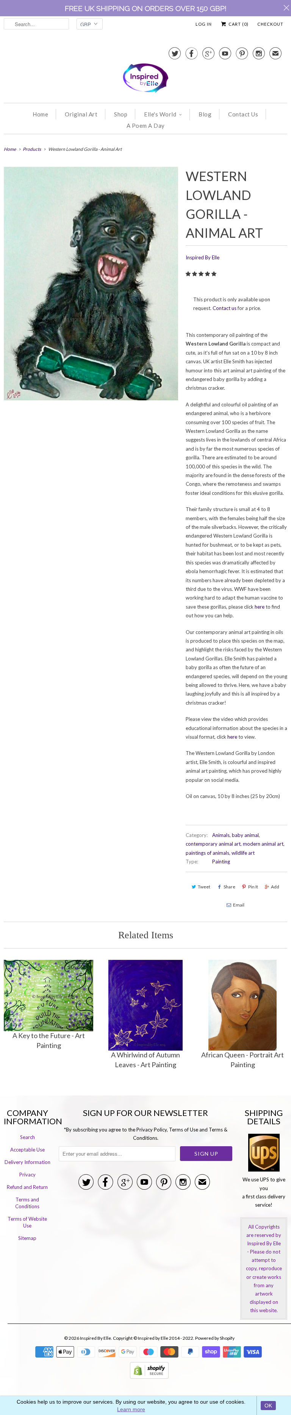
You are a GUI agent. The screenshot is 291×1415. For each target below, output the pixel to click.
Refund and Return (27, 1187)
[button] (201, 274)
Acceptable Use (27, 1150)
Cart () (238, 24)
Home (40, 114)
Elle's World (160, 114)
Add (275, 887)
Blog (205, 114)
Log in (204, 24)
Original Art (81, 114)
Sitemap (27, 1238)
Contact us (224, 308)
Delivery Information (27, 1162)
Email (238, 905)
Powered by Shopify (215, 1338)
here (259, 607)
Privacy (27, 1175)
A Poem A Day (146, 125)
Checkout (270, 24)
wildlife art (243, 853)
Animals (221, 835)
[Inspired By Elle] (145, 70)
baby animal (245, 835)
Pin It (253, 887)
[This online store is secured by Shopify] (149, 1377)
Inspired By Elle (202, 257)
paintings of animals (207, 853)
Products (32, 149)
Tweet (204, 887)
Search (27, 1137)
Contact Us (243, 114)
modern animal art (263, 844)
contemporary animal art (213, 844)
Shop (120, 114)
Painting (221, 862)
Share (229, 887)
